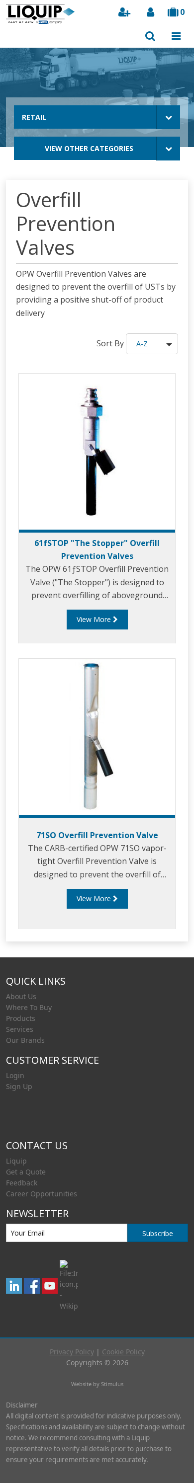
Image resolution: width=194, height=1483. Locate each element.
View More (95, 619)
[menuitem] (97, 996)
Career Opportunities (41, 1193)
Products (20, 1018)
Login (15, 1075)
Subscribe (157, 1233)
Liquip (16, 1161)
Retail (34, 117)
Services (19, 1029)
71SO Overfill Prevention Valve (97, 835)
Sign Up (19, 1086)
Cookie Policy (123, 1351)
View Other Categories (89, 148)
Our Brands (25, 1040)
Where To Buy (29, 1007)
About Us (21, 996)
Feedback (21, 1182)
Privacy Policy (72, 1351)
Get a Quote (26, 1171)
